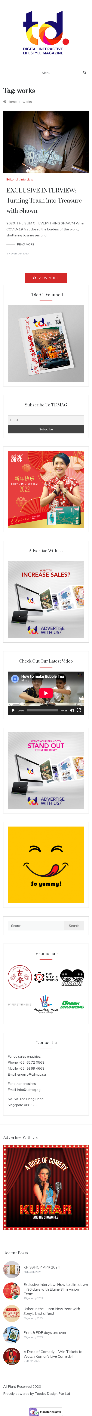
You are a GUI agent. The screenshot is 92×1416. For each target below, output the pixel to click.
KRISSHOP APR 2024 (42, 1267)
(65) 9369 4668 (32, 1068)
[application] (46, 693)
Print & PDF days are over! (45, 1332)
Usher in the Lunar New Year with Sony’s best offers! (52, 1310)
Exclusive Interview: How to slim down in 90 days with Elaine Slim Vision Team (56, 1289)
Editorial (12, 179)
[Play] (13, 710)
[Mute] (72, 710)
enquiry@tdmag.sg (31, 1074)
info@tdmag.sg (28, 1089)
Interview (27, 179)
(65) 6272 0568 (32, 1062)
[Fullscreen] (79, 710)
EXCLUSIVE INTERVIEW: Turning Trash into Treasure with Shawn (44, 201)
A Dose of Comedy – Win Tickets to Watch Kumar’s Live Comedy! (53, 1353)
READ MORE (25, 244)
